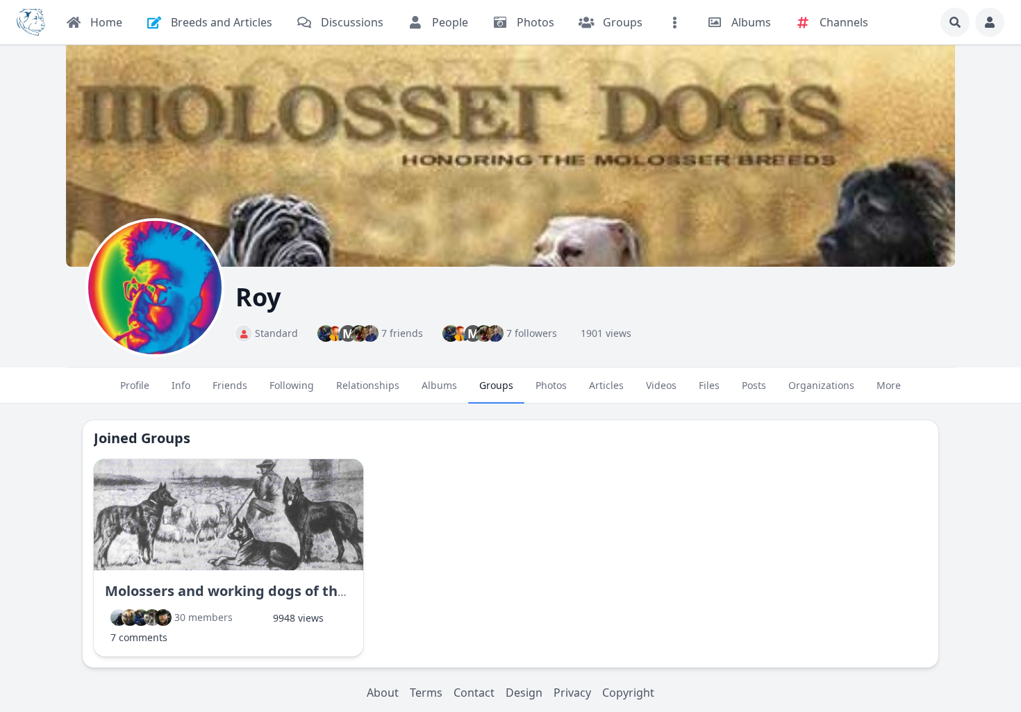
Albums (439, 385)
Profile (134, 385)
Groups (496, 385)
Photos (551, 385)
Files (709, 385)
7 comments (138, 637)
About (383, 692)
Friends (230, 385)
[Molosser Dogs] (31, 22)
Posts (754, 385)
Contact (474, 692)
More (889, 385)
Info (181, 385)
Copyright (628, 692)
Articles (606, 385)
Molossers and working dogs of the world (247, 590)
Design (524, 692)
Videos (661, 385)
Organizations (821, 385)
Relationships (367, 385)
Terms (426, 692)
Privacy (572, 692)
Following (291, 385)
